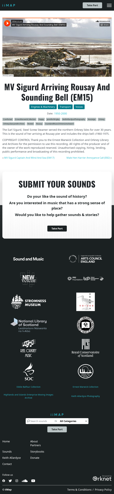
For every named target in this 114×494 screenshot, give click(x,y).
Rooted (30, 123)
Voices (79, 106)
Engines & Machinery (43, 106)
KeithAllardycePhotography (73, 119)
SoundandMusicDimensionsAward (59, 123)
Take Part (92, 5)
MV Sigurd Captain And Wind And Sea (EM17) (29, 157)
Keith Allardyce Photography (85, 396)
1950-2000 (60, 113)
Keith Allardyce (11, 457)
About (34, 441)
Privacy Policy (103, 489)
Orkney (101, 119)
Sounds (7, 451)
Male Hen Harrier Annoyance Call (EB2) (88, 157)
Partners (35, 445)
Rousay (39, 123)
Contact (7, 464)
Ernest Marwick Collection (85, 386)
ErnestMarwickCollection (25, 119)
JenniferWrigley (53, 119)
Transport (65, 106)
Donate (34, 457)
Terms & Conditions (79, 489)
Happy (41, 119)
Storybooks (37, 451)
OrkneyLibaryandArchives (13, 123)
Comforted (7, 119)
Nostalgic (92, 119)
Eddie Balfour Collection (29, 386)
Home (6, 441)
